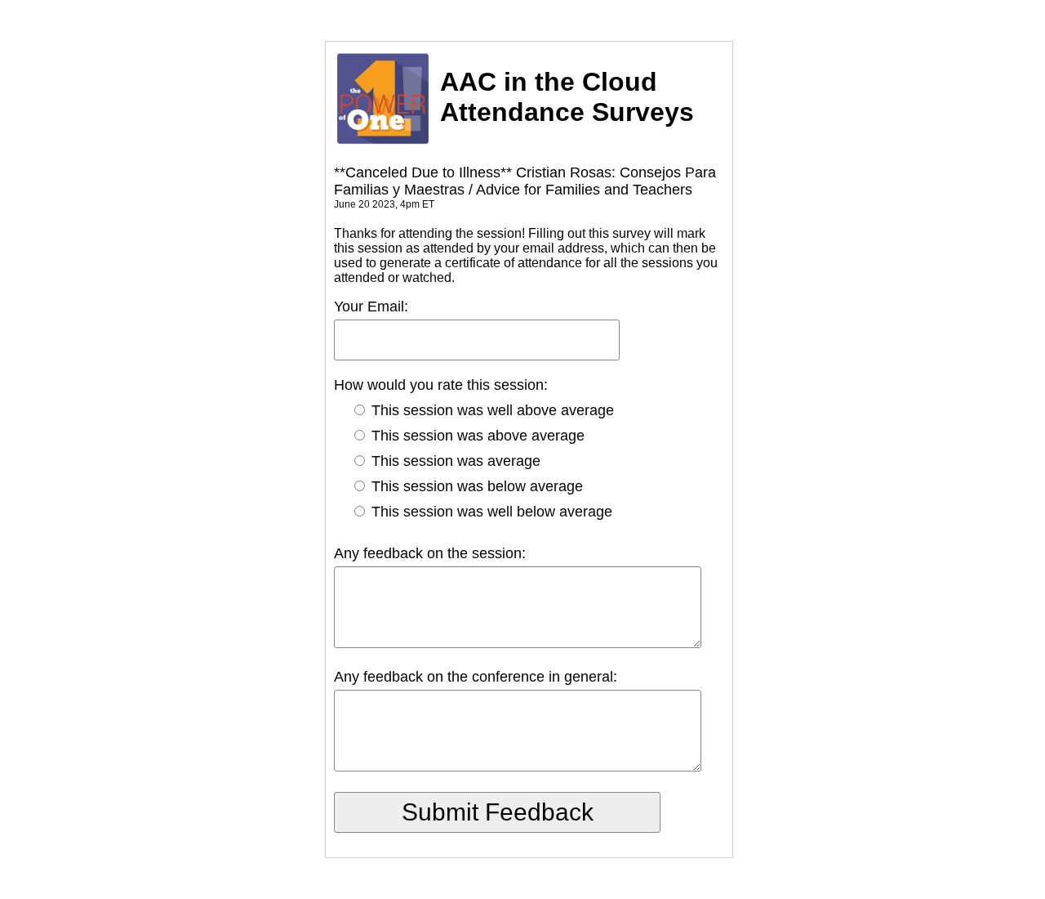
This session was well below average (489, 511)
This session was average (453, 461)
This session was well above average (490, 410)
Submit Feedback (498, 811)
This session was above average (476, 435)
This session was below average (475, 486)
